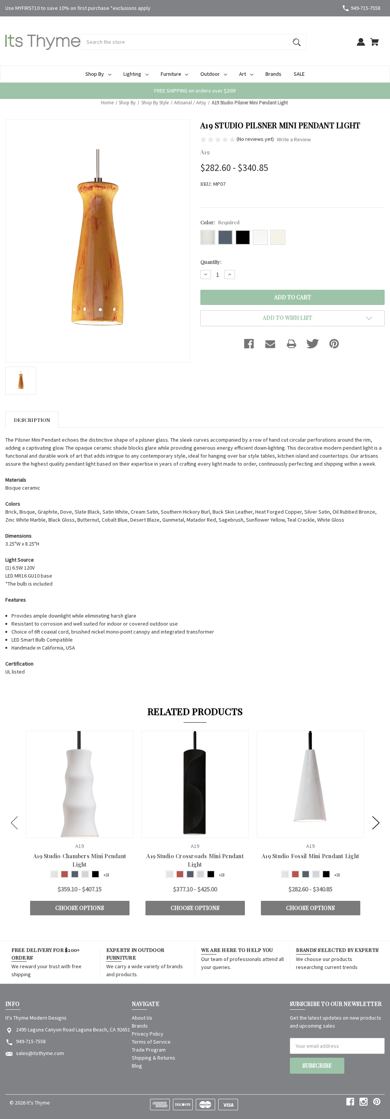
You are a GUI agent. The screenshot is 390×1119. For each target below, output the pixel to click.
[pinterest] (377, 1102)
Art (242, 73)
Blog (137, 1065)
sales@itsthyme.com (40, 1053)
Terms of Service (151, 1041)
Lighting (132, 73)
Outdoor (210, 73)
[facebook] (350, 1102)
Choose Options (79, 907)
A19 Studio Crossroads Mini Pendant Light (195, 860)
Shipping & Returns (153, 1057)
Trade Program (149, 1049)
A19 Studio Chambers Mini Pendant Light (79, 860)
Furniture (171, 73)
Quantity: (210, 262)
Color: (220, 222)
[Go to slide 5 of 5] (14, 823)
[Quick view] (70, 831)
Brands (273, 73)
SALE (299, 73)
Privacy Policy (147, 1033)
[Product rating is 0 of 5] (218, 139)
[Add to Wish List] (90, 831)
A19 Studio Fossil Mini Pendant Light (310, 856)
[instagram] (364, 1102)
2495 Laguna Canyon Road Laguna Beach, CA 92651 (73, 1029)
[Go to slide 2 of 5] (376, 823)
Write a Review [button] (294, 139)
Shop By (94, 73)
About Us (142, 1017)
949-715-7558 (365, 8)
